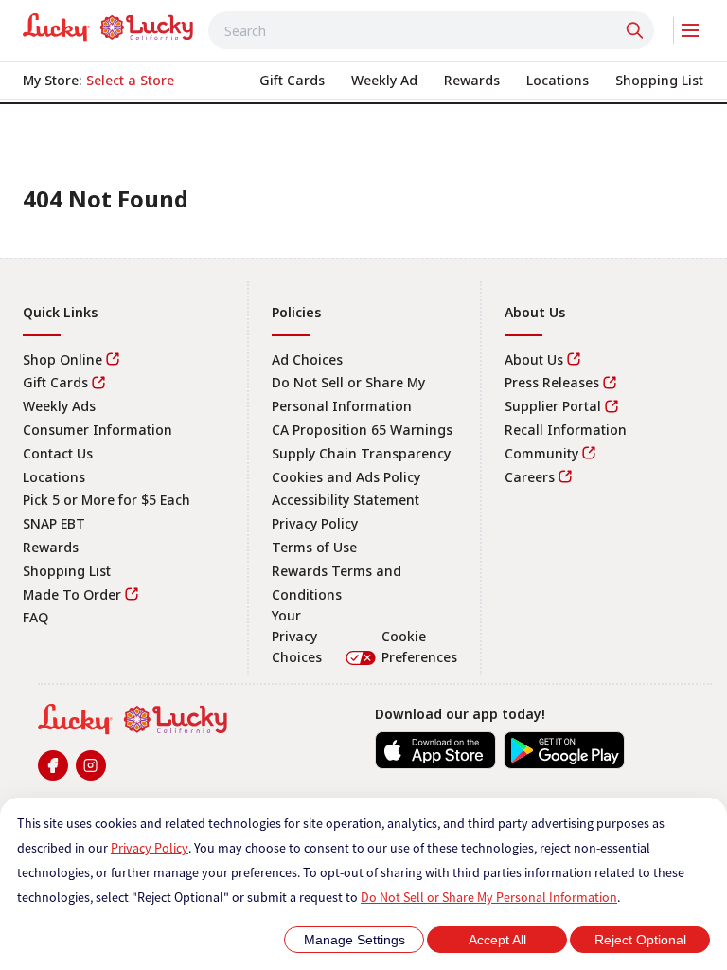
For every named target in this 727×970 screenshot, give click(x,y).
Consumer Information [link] (97, 430)
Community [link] (541, 453)
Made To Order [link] (72, 594)
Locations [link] (54, 477)
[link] (108, 27)
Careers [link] (530, 477)
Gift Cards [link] (55, 382)
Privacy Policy (149, 847)
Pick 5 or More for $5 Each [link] (106, 500)
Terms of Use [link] (314, 547)
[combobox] (431, 30)
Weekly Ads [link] (59, 406)
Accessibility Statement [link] (345, 500)
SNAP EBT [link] (54, 523)
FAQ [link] (35, 617)
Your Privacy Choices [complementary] (364, 635)
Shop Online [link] (62, 359)
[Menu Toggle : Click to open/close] (688, 30)
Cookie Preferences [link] (419, 646)
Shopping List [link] (67, 571)
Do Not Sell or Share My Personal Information (489, 897)
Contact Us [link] (58, 453)
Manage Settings (354, 939)
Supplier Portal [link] (553, 406)
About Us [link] (534, 359)
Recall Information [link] (566, 430)
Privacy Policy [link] (315, 523)
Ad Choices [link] (307, 359)
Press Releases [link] (552, 382)
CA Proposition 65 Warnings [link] (362, 430)
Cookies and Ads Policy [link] (346, 477)
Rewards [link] (51, 547)
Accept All (497, 939)
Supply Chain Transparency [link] (361, 453)
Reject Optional (640, 939)
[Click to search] (637, 30)
